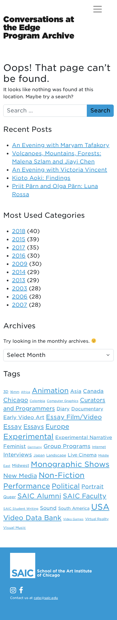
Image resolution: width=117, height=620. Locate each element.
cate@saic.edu (46, 598)
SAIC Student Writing (20, 509)
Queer (9, 496)
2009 (19, 264)
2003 (19, 288)
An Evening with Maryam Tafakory (60, 145)
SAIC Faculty (84, 496)
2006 (19, 296)
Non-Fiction (62, 475)
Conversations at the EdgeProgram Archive (38, 27)
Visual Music (14, 528)
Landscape (56, 455)
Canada (93, 391)
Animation (50, 390)
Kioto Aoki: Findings (41, 178)
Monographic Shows (70, 464)
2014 (19, 272)
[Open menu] (97, 9)
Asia (75, 391)
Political (66, 486)
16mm (14, 392)
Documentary (87, 409)
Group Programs (67, 446)
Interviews (17, 454)
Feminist (14, 446)
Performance (26, 486)
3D (5, 391)
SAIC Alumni (39, 496)
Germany (34, 447)
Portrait (92, 486)
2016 (19, 255)
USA (100, 507)
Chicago (15, 400)
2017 (18, 247)
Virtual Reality (97, 519)
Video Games (73, 519)
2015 (18, 239)
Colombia (37, 401)
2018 (18, 231)
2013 (18, 280)
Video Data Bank (32, 518)
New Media (20, 475)
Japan (39, 455)
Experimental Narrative (83, 437)
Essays (33, 426)
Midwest (20, 465)
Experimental (28, 436)
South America (74, 508)
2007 (19, 305)
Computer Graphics (62, 401)
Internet (99, 447)
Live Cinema (82, 455)
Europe (57, 426)
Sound (48, 508)
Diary (63, 409)
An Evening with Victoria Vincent (59, 169)
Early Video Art (23, 417)
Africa (25, 392)
